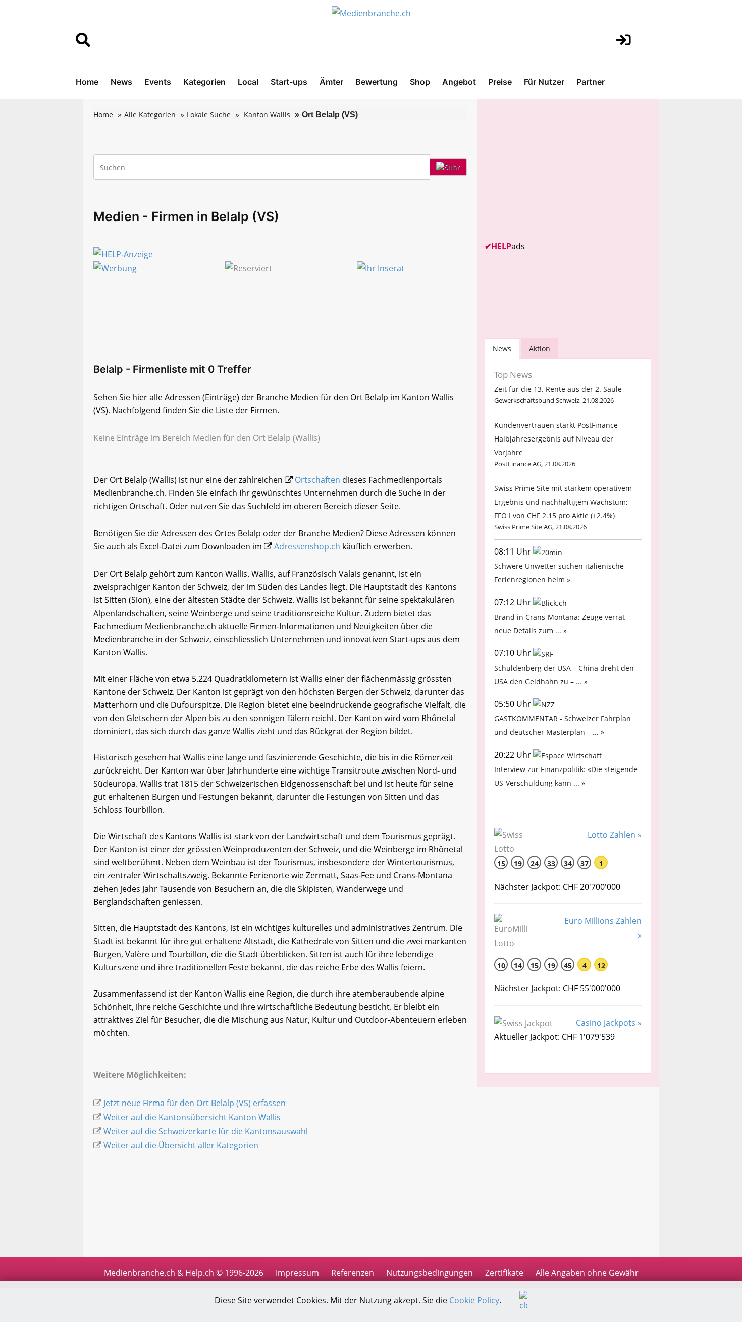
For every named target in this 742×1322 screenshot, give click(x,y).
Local (248, 82)
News (121, 82)
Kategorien (204, 82)
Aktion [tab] (539, 348)
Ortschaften (317, 479)
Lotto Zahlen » (615, 834)
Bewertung (376, 82)
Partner (590, 82)
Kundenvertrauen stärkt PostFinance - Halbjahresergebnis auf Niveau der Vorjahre (558, 438)
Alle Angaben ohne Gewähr (587, 1272)
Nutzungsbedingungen (429, 1272)
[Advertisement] (560, 170)
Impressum (297, 1272)
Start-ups (289, 82)
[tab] (502, 348)
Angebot (459, 82)
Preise (500, 82)
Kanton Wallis (267, 114)
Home (87, 82)
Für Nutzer (544, 82)
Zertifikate (504, 1272)
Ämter (331, 82)
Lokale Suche (209, 114)
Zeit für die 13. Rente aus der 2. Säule (558, 389)
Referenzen (352, 1272)
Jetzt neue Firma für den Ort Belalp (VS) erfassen (194, 1103)
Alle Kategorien (150, 114)
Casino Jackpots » (609, 1022)
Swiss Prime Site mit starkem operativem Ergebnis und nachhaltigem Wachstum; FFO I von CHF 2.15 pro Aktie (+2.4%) (563, 501)
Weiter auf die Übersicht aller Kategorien (180, 1145)
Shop (420, 82)
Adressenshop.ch (307, 546)
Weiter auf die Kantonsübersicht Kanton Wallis (192, 1117)
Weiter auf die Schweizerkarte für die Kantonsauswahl (205, 1131)
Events (157, 82)
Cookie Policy (474, 1300)
